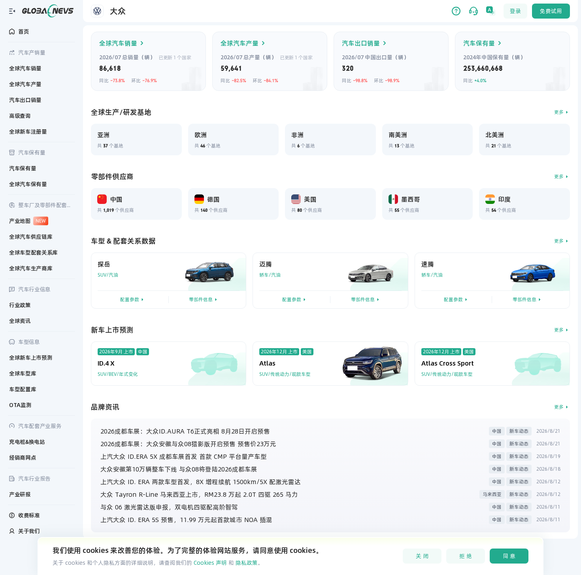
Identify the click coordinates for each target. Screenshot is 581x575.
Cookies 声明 (210, 563)
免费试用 (551, 11)
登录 (515, 11)
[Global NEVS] (48, 11)
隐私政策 (247, 563)
